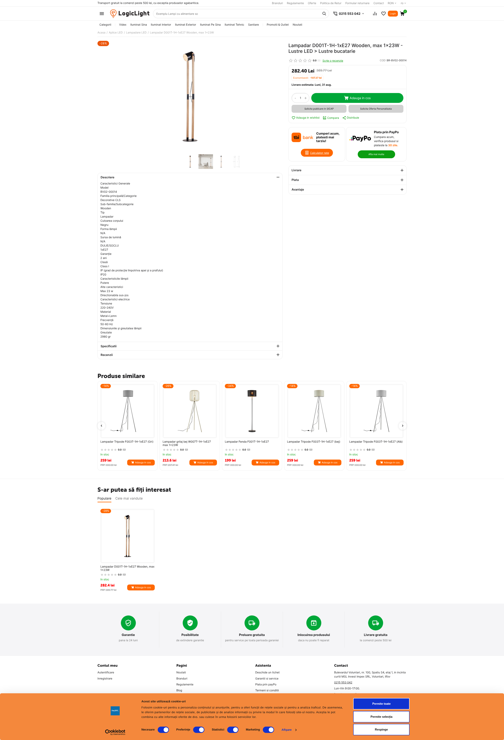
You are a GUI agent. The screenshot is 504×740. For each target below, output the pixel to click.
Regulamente (295, 3)
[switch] (198, 730)
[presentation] (101, 426)
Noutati (297, 24)
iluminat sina (138, 24)
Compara (333, 117)
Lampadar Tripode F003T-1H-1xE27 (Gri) (126, 441)
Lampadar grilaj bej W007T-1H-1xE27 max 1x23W (187, 443)
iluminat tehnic (234, 24)
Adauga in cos (360, 98)
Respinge (381, 729)
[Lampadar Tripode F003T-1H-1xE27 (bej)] (314, 411)
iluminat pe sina (210, 24)
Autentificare (105, 672)
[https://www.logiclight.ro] (129, 13)
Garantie (128, 635)
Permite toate (381, 703)
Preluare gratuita (252, 635)
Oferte (312, 3)
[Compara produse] (375, 13)
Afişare (287, 730)
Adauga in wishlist (308, 117)
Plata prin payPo (265, 684)
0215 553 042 (343, 682)
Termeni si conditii (267, 690)
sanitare (253, 24)
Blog (179, 690)
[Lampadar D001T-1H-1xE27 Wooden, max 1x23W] (190, 96)
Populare (104, 499)
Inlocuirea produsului (313, 635)
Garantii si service (267, 678)
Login (393, 13)
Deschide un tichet (267, 672)
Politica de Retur (330, 3)
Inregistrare (104, 678)
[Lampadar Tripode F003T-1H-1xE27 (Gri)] (127, 411)
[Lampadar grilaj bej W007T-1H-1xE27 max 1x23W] (190, 411)
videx (122, 24)
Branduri (277, 3)
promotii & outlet (278, 24)
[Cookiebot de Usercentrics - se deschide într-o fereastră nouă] (115, 732)
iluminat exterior (185, 24)
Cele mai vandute (129, 499)
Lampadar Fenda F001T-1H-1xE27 (247, 441)
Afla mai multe (376, 154)
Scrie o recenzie (332, 60)
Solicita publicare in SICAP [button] (319, 108)
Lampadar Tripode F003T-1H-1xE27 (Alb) (376, 441)
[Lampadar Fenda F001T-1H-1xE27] (252, 411)
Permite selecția (381, 716)
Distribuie (353, 117)
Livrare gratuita (375, 635)
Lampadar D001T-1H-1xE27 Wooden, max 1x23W (127, 568)
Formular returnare (357, 3)
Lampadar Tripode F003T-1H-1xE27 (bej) (313, 441)
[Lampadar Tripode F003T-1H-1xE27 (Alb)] (376, 411)
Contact (378, 3)
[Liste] (383, 13)
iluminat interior (161, 24)
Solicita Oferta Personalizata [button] (376, 108)
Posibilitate (190, 635)
